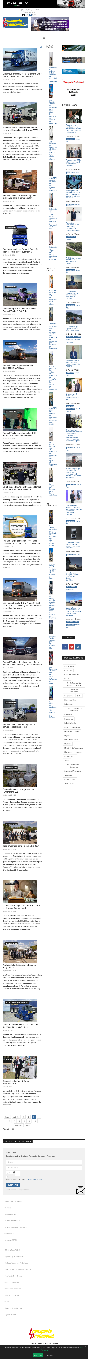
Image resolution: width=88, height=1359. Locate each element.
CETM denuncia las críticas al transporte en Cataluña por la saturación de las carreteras (53, 378)
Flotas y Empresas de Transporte (17, 1002)
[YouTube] (71, 647)
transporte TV (9, 1233)
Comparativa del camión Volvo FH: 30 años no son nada (73, 328)
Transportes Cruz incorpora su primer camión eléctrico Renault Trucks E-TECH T (22, 129)
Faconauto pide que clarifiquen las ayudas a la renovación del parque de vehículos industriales (73, 473)
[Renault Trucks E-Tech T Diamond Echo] (20, 59)
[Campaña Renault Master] (20, 181)
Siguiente (18, 1125)
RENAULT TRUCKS (11, 52)
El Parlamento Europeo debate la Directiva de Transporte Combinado (72, 576)
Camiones (68, 670)
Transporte (68, 775)
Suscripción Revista (11, 1282)
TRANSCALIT (9, 1059)
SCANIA (69, 204)
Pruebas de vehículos (12, 1221)
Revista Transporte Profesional (15, 1227)
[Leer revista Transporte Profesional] (73, 88)
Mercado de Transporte (13, 1201)
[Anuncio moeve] (73, 71)
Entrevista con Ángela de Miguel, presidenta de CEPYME (53, 253)
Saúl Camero (76, 205)
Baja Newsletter (10, 1314)
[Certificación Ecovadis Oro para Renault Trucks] (20, 526)
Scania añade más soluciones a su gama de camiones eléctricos (73, 545)
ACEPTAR (38, 1355)
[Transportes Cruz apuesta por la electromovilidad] (20, 113)
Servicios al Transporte (72, 771)
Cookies (7, 1302)
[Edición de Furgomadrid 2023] (20, 951)
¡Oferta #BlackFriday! (12, 1250)
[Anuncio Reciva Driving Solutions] (73, 48)
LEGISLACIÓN (70, 139)
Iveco (66, 727)
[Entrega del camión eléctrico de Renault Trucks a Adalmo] (20, 294)
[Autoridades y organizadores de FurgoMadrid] (20, 832)
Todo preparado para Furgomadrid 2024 (21, 845)
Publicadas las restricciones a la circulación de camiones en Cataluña (72, 294)
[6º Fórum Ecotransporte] (20, 1067)
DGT (79, 696)
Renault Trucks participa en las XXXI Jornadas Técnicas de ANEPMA (19, 434)
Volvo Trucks (69, 783)
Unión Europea (69, 779)
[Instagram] (78, 647)
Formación (68, 715)
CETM (68, 172)
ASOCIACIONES (10, 884)
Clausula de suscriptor (12, 1289)
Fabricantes (68, 704)
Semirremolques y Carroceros (74, 765)
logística (67, 735)
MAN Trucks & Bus (71, 739)
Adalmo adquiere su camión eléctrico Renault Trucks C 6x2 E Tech (20, 310)
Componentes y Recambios (74, 690)
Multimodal (68, 752)
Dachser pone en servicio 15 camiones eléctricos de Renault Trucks (20, 1025)
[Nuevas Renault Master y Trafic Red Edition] (20, 648)
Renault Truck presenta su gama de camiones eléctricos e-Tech (19, 725)
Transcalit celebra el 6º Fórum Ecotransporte (16, 1082)
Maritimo (67, 744)
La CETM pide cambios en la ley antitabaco (53, 489)
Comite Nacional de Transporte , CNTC (74, 684)
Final (28, 1125)
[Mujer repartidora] (20, 891)
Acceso (25, 12)
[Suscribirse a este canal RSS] (41, 47)
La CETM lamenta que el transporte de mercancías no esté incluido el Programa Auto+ (53, 454)
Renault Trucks (69, 756)
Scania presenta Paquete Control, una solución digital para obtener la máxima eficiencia (73, 194)
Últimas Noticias (10, 1214)
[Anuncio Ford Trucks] (44, 4)
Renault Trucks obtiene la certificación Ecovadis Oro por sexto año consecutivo (21, 542)
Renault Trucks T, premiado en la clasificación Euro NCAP (18, 366)
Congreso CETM (10, 1240)
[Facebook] (65, 647)
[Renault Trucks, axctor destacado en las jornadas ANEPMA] (20, 419)
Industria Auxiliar (70, 723)
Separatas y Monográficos (13, 1256)
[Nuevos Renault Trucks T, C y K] (20, 589)
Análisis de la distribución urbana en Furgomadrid (19, 966)
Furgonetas (68, 719)
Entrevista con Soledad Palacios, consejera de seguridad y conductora (53, 74)
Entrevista (70, 373)
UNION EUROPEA (71, 587)
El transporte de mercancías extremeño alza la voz (72, 396)
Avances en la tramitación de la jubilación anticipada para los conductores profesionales (73, 128)
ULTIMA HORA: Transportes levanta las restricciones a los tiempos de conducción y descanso (74, 509)
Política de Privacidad (12, 1295)
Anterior (16, 1117)
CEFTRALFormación (72, 674)
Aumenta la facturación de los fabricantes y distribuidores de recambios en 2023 (73, 226)
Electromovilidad (70, 700)
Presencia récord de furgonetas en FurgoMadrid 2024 (18, 790)
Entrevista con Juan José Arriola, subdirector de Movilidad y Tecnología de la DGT (53, 219)
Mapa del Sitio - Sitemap (13, 1308)
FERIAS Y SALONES (11, 767)
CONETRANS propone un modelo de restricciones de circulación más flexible (54, 416)
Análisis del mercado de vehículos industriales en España (73, 260)
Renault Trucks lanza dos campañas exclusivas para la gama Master (19, 196)
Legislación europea (71, 731)
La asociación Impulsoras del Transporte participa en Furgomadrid (21, 906)
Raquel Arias (75, 172)
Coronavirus (68, 696)
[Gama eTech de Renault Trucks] (20, 710)
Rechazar (50, 1355)
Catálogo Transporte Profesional (16, 1263)
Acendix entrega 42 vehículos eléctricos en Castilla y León (52, 571)
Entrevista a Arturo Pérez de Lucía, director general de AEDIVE (73, 363)
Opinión (79, 752)
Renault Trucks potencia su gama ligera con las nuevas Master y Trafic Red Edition (22, 663)
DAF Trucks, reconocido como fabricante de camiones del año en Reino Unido (53, 535)
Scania (66, 760)
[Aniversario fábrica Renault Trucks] (20, 473)
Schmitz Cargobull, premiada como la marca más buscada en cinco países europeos (73, 611)
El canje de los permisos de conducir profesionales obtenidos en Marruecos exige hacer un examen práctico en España (74, 435)
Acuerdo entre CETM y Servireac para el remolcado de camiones (73, 162)
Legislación (76, 727)
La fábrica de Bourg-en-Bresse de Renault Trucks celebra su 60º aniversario (22, 488)
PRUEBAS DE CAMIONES (74, 337)
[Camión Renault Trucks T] (20, 351)
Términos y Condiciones (33, 1179)
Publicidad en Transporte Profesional (17, 1269)
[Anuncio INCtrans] (58, 24)
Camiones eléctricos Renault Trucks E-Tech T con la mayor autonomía (20, 250)
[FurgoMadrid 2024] (20, 775)
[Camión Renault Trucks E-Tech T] (20, 235)
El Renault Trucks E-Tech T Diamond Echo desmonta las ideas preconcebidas (22, 75)
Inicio (7, 1117)
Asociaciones (69, 666)
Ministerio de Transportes (73, 748)
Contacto (32, 12)
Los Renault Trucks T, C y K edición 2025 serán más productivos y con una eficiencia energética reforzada (22, 605)
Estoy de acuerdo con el (24, 1179)
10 (35, 1121)
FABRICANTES (71, 270)
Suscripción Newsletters (13, 1276)
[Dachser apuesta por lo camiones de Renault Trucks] (20, 1010)
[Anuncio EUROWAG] (73, 60)
